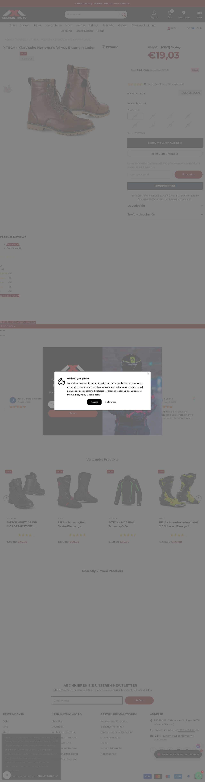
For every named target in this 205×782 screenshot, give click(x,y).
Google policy (93, 394)
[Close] (148, 373)
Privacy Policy (79, 394)
